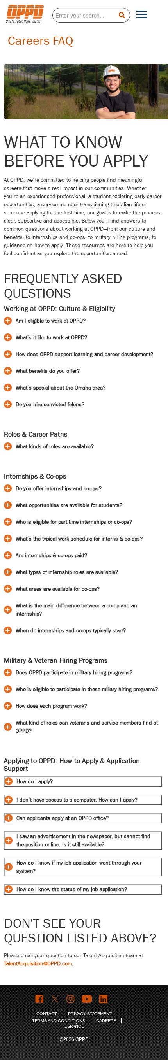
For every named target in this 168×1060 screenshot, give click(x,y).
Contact (46, 1013)
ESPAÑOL (74, 1026)
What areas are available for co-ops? (58, 589)
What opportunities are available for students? (69, 505)
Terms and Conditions (58, 1020)
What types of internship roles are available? (67, 572)
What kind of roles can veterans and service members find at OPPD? (87, 727)
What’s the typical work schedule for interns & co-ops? (79, 539)
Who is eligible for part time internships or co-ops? (74, 522)
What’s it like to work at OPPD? (51, 337)
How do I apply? (34, 781)
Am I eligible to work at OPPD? (51, 321)
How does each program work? (51, 706)
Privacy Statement (90, 1013)
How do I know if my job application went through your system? (79, 867)
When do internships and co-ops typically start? (71, 631)
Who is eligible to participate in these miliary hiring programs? (87, 689)
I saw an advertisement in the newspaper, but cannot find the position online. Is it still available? (83, 841)
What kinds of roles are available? (55, 446)
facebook (40, 999)
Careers (106, 1020)
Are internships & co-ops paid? (51, 555)
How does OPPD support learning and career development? (84, 354)
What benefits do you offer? (48, 371)
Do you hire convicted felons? (50, 404)
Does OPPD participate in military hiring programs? (74, 673)
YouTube (87, 999)
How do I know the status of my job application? (71, 889)
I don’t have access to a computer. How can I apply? (77, 800)
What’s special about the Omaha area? (60, 388)
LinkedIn (104, 999)
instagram (71, 999)
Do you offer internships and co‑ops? (59, 488)
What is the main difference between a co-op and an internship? (76, 610)
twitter (55, 999)
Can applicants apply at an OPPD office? (62, 818)
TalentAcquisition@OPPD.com (38, 964)
